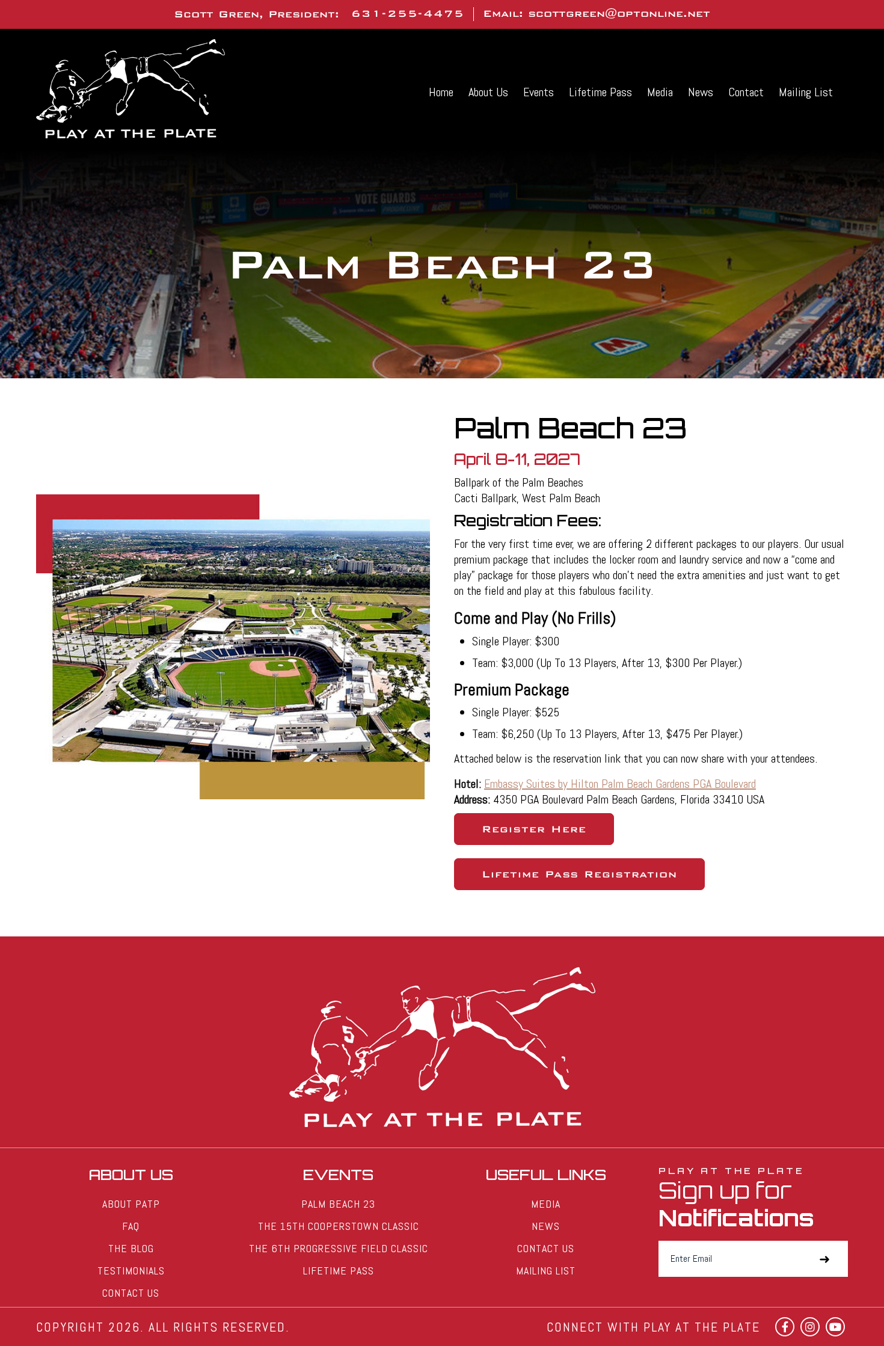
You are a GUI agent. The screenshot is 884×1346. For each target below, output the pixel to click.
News (700, 92)
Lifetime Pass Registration (579, 874)
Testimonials (131, 1270)
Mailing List (806, 92)
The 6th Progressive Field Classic (338, 1248)
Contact (746, 92)
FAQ (131, 1226)
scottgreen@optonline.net (619, 13)
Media (660, 92)
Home (441, 92)
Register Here (534, 829)
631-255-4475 (407, 13)
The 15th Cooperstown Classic (338, 1226)
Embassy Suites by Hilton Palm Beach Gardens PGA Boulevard (620, 783)
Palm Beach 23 (338, 1204)
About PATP (131, 1204)
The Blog (131, 1248)
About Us (488, 92)
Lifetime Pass (600, 92)
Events (538, 92)
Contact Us (130, 1293)
